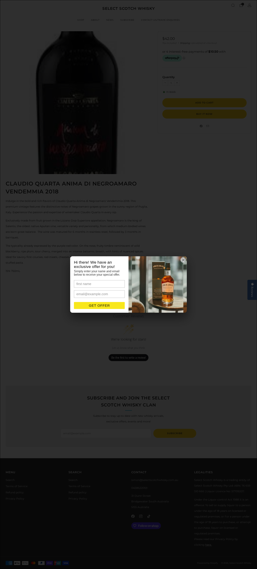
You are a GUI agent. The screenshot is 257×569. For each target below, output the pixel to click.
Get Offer (99, 305)
